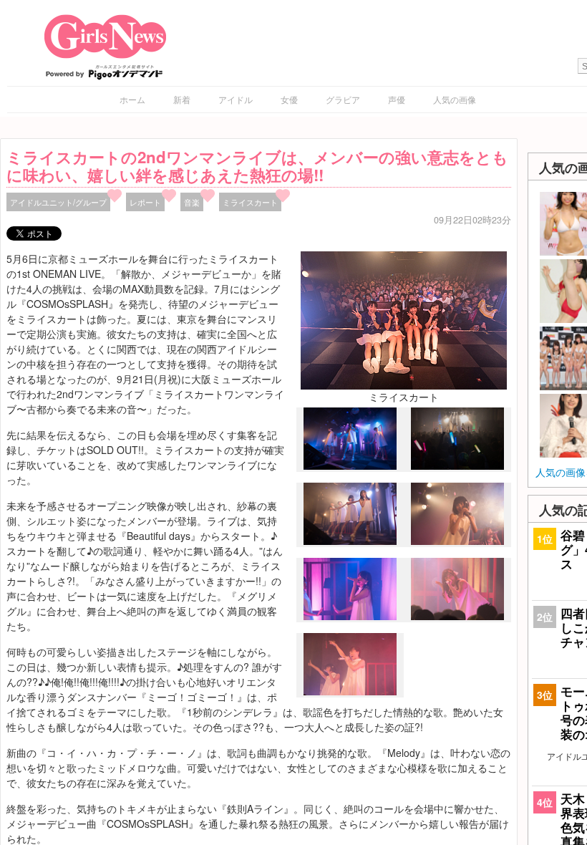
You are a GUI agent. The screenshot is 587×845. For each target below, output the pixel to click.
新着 (181, 99)
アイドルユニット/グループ (58, 202)
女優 (289, 99)
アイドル (235, 99)
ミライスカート (250, 202)
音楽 (192, 202)
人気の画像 (454, 99)
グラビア (343, 99)
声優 (396, 99)
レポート (145, 202)
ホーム (132, 99)
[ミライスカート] (404, 319)
